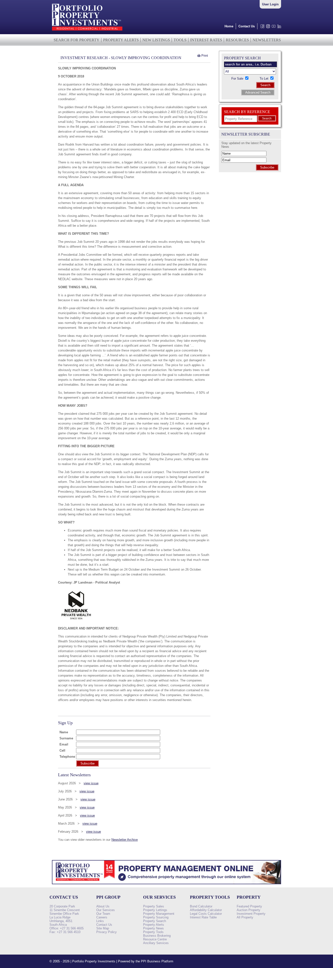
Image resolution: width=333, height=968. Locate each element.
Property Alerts (153, 924)
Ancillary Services (156, 943)
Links (100, 921)
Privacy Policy (106, 932)
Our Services (105, 910)
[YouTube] (272, 27)
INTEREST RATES (206, 40)
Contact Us (246, 26)
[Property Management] (166, 885)
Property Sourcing (155, 917)
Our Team (103, 913)
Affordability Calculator (206, 910)
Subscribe (267, 167)
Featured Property (249, 906)
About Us (102, 906)
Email (63, 744)
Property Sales (153, 906)
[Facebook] (261, 27)
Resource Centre (155, 939)
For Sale (237, 78)
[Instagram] (267, 27)
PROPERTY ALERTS (121, 40)
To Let (264, 78)
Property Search (154, 921)
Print (204, 55)
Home (229, 26)
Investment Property (251, 913)
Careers (101, 917)
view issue (91, 783)
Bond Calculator (201, 906)
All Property (245, 917)
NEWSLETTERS (267, 40)
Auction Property (248, 910)
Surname (66, 738)
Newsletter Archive (124, 839)
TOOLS (180, 40)
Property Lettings (155, 910)
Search (265, 85)
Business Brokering (157, 935)
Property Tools (153, 932)
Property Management (158, 913)
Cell (62, 750)
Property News (153, 928)
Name (63, 732)
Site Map (102, 928)
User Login (270, 4)
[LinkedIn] (278, 27)
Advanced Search (257, 92)
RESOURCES (237, 40)
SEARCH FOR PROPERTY (76, 40)
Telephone (67, 756)
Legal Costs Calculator (206, 913)
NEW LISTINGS (156, 40)
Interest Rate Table (203, 917)
